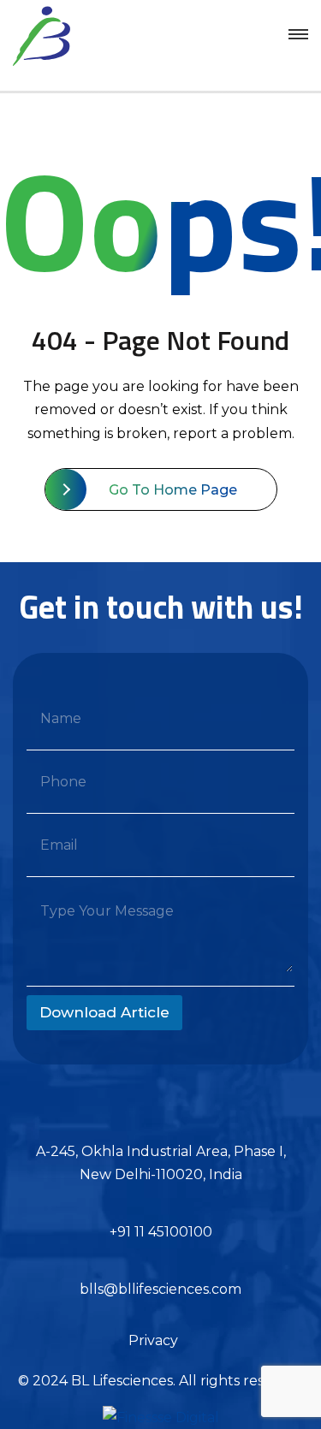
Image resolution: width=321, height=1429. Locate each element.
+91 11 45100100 (161, 1232)
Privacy (153, 1340)
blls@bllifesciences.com (160, 1289)
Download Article (104, 1012)
